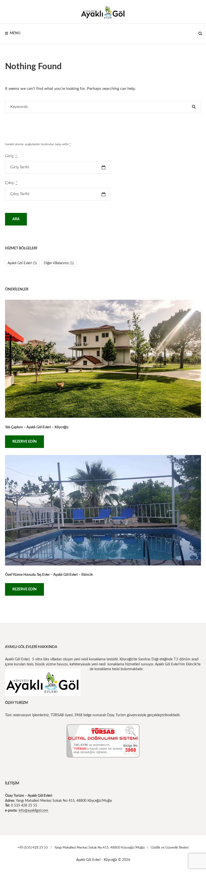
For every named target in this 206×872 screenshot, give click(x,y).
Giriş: (11, 156)
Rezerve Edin (24, 441)
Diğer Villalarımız (59, 263)
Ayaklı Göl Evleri (22, 263)
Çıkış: (11, 183)
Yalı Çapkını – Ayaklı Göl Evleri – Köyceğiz (36, 427)
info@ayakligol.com (33, 810)
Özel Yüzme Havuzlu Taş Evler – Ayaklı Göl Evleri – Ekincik (49, 575)
